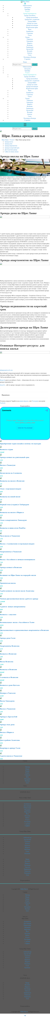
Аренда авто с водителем (32, 19)
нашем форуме (24, 401)
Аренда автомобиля (32, 17)
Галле (29, 55)
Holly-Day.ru (24, 889)
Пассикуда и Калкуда (30, 57)
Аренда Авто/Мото (29, 15)
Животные (27, 812)
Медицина (27, 810)
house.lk (2, 385)
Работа (27, 818)
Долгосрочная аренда (11, 150)
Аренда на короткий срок (12, 148)
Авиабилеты (29, 31)
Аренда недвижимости (29, 13)
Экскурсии (27, 7)
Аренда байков (32, 21)
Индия (27, 769)
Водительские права (32, 27)
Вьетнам (27, 781)
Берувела (27, 845)
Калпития (27, 853)
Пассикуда (27, 865)
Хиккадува (30, 41)
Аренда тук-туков (32, 23)
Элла (27, 875)
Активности (27, 804)
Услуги (27, 11)
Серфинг (27, 826)
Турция (27, 771)
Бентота (29, 53)
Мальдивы (27, 779)
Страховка (30, 33)
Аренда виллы (9, 142)
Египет (27, 773)
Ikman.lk (2, 380)
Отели (30, 35)
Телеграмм (35, 401)
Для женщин (27, 806)
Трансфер (27, 9)
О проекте (27, 59)
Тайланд (27, 767)
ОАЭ (27, 783)
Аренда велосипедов (32, 25)
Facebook (2, 403)
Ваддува (27, 847)
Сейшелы (27, 775)
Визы (29, 29)
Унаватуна (30, 39)
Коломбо (29, 51)
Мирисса (29, 43)
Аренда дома (9, 144)
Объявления (27, 808)
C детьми (27, 824)
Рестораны (27, 822)
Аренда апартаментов (11, 146)
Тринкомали (29, 47)
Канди (27, 859)
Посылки (27, 816)
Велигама (29, 45)
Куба (27, 777)
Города (27, 37)
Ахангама (27, 841)
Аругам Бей (29, 49)
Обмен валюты (27, 5)
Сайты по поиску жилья (11, 152)
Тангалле (27, 867)
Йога (27, 814)
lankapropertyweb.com (6, 370)
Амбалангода (27, 837)
